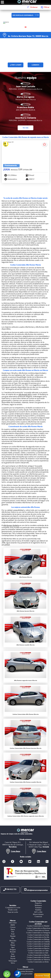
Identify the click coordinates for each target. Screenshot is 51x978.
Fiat (12, 932)
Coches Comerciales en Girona (38, 930)
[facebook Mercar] (12, 862)
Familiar (38, 910)
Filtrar (46, 7)
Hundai (12, 936)
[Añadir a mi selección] (44, 144)
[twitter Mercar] (29, 862)
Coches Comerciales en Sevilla (38, 937)
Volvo (13, 963)
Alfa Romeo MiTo (25, 394)
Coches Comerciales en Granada (38, 944)
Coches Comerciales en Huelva (38, 948)
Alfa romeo (13, 923)
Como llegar (15, 851)
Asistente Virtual (42, 976)
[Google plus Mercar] (47, 862)
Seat (12, 954)
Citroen (12, 927)
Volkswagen (12, 961)
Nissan (12, 945)
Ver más (25, 128)
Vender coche (13, 910)
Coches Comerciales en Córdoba (38, 942)
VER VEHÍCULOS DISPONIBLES (23, 15)
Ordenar (34, 7)
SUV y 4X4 (38, 912)
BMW (13, 925)
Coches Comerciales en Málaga (38, 939)
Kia (13, 938)
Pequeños (38, 903)
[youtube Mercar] (21, 862)
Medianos (38, 905)
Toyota (12, 958)
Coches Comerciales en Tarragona (38, 933)
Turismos (38, 908)
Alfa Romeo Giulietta (11, 525)
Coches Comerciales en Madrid (38, 926)
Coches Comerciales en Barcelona (38, 928)
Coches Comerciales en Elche (38, 962)
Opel (13, 947)
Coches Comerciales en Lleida (38, 935)
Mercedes (12, 941)
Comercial (38, 916)
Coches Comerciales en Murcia (38, 955)
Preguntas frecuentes (25, 971)
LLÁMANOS (35, 65)
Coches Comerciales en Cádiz (38, 951)
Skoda (13, 956)
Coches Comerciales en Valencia (38, 959)
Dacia (13, 929)
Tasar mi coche (13, 912)
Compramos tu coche (12, 908)
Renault (13, 952)
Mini (13, 943)
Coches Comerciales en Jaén (38, 953)
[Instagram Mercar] (3, 862)
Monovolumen (38, 914)
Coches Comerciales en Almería (38, 946)
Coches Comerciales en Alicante (38, 957)
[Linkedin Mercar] (38, 862)
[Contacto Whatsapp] (6, 973)
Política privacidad (25, 974)
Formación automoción (25, 969)
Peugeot (13, 949)
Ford (12, 934)
